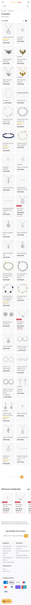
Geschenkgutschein (8, 557)
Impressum (19, 548)
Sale (4, 555)
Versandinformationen (22, 555)
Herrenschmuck (7, 548)
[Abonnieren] (26, 536)
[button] (6, 39)
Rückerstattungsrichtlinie (22, 557)
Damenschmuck (7, 546)
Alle (28, 489)
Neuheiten (5, 553)
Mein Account (6, 571)
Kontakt (5, 560)
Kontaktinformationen (21, 546)
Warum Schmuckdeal (8, 562)
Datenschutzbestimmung (22, 551)
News (4, 569)
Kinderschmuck (7, 551)
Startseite (3, 11)
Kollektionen (11, 11)
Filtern (6, 20)
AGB (17, 553)
